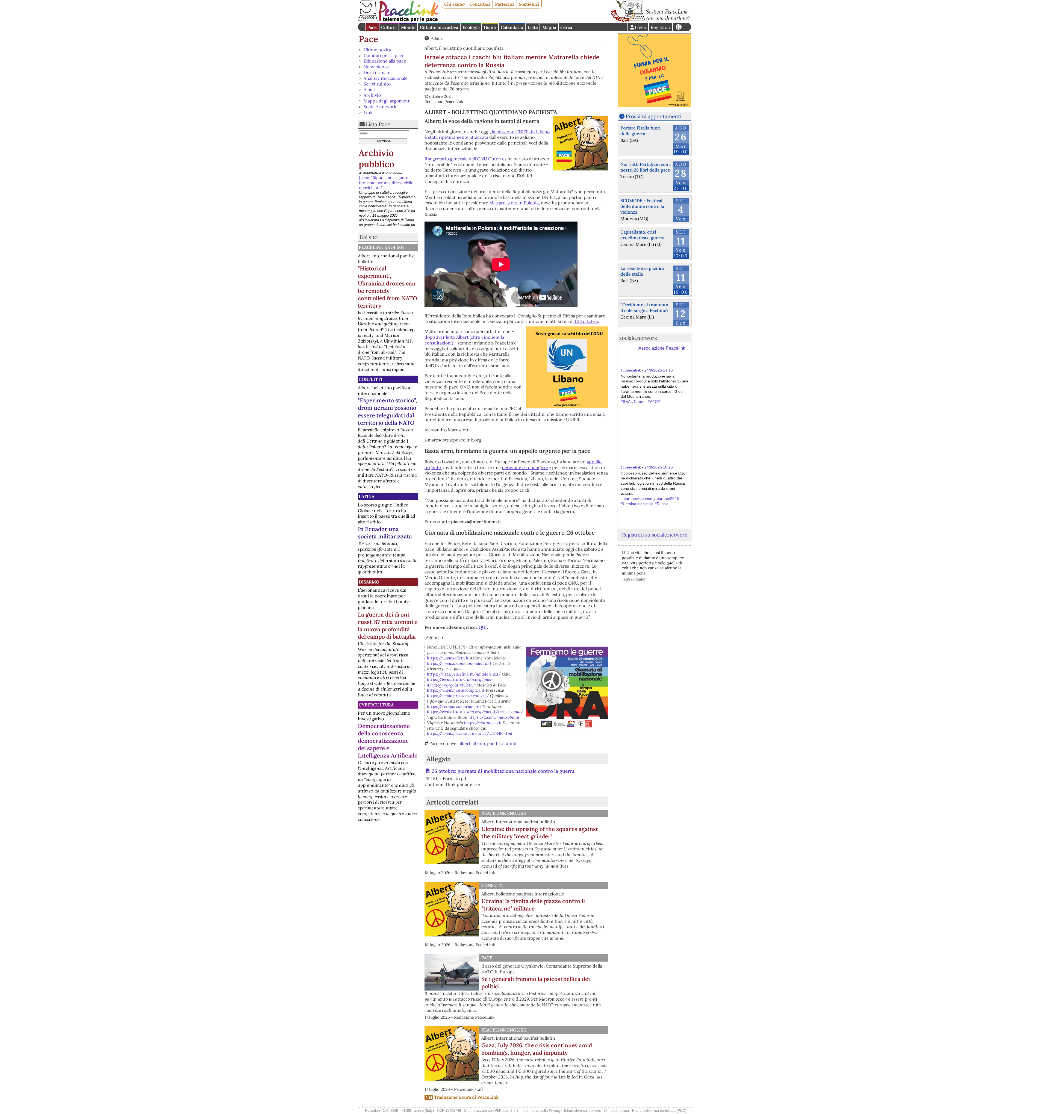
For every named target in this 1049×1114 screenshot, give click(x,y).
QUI (483, 627)
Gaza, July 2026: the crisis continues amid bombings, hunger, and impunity (536, 1049)
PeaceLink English (381, 247)
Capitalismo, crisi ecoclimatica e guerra (642, 234)
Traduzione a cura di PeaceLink (466, 1097)
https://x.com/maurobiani (493, 717)
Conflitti (370, 379)
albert (464, 743)
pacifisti (495, 743)
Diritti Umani (377, 72)
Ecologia (471, 27)
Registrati (660, 27)
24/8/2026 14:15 (658, 370)
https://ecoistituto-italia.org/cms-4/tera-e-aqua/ (475, 711)
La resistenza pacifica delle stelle (642, 271)
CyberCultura (376, 705)
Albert (370, 89)
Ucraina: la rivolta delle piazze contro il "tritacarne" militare (533, 904)
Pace (372, 27)
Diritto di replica (616, 1111)
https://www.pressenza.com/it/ (458, 695)
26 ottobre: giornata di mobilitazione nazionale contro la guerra (503, 771)
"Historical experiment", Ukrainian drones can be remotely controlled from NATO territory (387, 287)
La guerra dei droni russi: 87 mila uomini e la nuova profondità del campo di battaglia (387, 625)
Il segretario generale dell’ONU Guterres (465, 158)
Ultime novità (377, 49)
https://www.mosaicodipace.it (456, 690)
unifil (511, 743)
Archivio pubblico (376, 158)
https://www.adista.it (448, 658)
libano (479, 743)
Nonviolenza (376, 66)
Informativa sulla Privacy (541, 1111)
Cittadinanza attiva (439, 27)
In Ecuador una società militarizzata (385, 532)
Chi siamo (454, 4)
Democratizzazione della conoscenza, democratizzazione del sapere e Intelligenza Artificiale (387, 740)
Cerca (566, 27)
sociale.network (638, 338)
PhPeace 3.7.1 (506, 1111)
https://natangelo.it (483, 722)
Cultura (389, 27)
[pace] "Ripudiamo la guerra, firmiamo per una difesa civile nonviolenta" (386, 179)
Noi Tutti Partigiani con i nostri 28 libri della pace (645, 167)
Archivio (372, 95)
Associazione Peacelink (661, 348)
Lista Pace (378, 124)
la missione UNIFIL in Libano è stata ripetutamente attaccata (487, 134)
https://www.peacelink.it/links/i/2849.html (469, 733)
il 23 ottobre (585, 321)
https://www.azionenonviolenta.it (459, 663)
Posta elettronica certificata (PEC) (659, 1111)
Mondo (408, 27)
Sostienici (529, 4)
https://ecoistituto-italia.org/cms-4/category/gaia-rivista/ (460, 682)
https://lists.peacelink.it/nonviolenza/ (464, 674)
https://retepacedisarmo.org (454, 706)
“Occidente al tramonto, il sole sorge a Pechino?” (645, 307)
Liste (533, 27)
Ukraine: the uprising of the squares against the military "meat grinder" (539, 832)
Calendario (512, 27)
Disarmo (369, 582)
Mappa (549, 27)
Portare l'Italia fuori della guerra (640, 130)
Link (368, 112)
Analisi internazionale (386, 78)
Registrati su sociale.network (654, 535)
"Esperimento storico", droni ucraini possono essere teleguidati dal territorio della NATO (387, 411)
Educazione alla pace (385, 61)
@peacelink (631, 370)
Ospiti (490, 27)
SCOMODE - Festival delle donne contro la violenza (642, 206)
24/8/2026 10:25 (658, 467)
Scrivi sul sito (377, 84)
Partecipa (504, 4)
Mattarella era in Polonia (514, 202)
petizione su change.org (526, 467)
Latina (366, 496)
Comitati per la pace (384, 55)
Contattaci (479, 4)
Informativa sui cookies (582, 1111)
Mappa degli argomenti (387, 101)
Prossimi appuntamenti (653, 116)
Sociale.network (380, 106)
